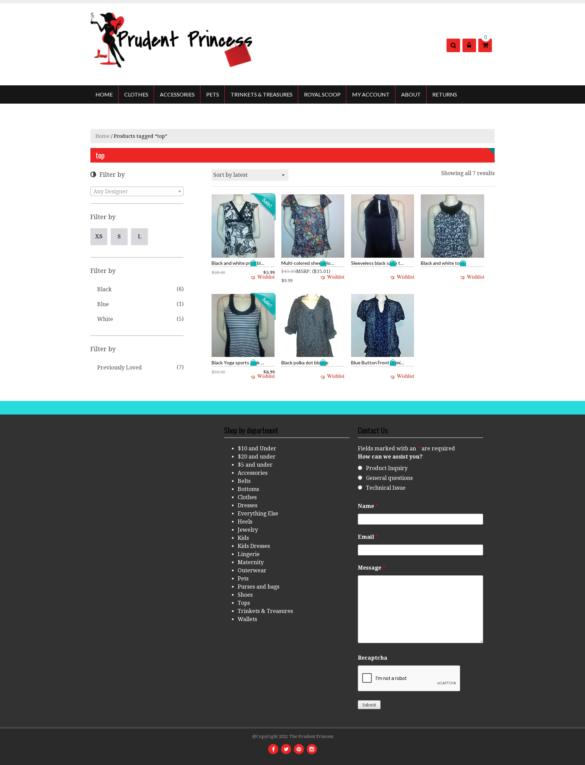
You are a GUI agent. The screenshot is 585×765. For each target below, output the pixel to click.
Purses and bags (258, 586)
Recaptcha (372, 658)
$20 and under (257, 456)
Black (104, 289)
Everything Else (258, 513)
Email (368, 537)
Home (104, 94)
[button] (262, 276)
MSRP (302, 271)
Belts (244, 481)
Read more (394, 263)
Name (368, 506)
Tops (244, 603)
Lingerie (249, 554)
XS (99, 236)
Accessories (177, 94)
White (105, 319)
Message (371, 568)
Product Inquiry (387, 468)
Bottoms (248, 489)
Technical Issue (386, 488)
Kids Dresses (254, 546)
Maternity (251, 562)
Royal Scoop (322, 94)
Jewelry (248, 530)
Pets (212, 94)
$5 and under (255, 465)
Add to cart (255, 263)
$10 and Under (257, 448)
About (411, 94)
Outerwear (252, 570)
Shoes (245, 595)
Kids (243, 538)
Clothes (136, 94)
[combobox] (136, 191)
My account (371, 94)
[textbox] (137, 191)
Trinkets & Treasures (261, 94)
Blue (103, 304)
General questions (389, 478)
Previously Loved (119, 367)
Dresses (247, 505)
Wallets (247, 619)
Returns (444, 94)
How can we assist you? (390, 456)
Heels (245, 521)
